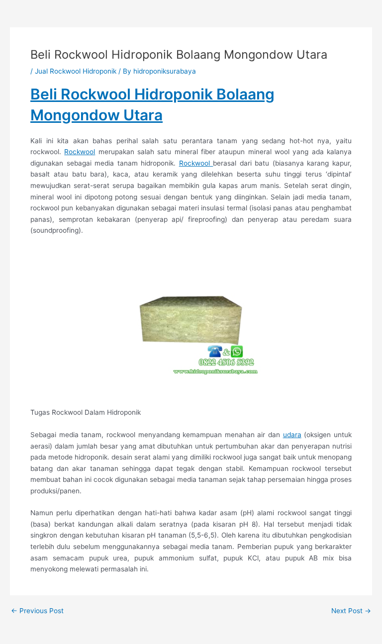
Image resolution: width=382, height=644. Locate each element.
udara (292, 435)
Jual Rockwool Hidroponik (75, 71)
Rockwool (79, 152)
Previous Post (37, 611)
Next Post (351, 611)
